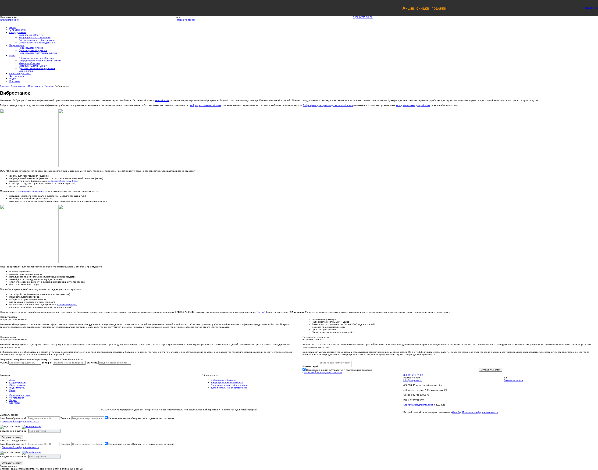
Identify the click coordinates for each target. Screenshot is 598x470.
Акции (12, 27)
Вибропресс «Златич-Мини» (227, 382)
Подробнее (591, 8)
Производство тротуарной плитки (38, 53)
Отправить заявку (490, 369)
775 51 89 (363, 17)
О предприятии (17, 29)
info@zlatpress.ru (9, 19)
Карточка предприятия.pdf (418, 404)
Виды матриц (17, 45)
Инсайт (456, 412)
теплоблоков (162, 100)
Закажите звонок (185, 19)
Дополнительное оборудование (37, 42)
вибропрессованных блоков (205, 105)
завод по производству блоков (413, 105)
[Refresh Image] (31, 427)
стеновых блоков (66, 304)
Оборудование (17, 32)
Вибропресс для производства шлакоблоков (328, 105)
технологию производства (32, 191)
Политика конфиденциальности (480, 412)
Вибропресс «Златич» (223, 380)
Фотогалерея (16, 76)
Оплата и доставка (20, 73)
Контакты (14, 81)
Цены (12, 55)
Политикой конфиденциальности (323, 372)
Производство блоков (40, 86)
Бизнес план (26, 71)
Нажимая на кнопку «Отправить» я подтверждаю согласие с (337, 371)
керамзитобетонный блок (62, 181)
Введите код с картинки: (13, 431)
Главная (4, 86)
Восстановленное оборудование (229, 385)
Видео (13, 78)
